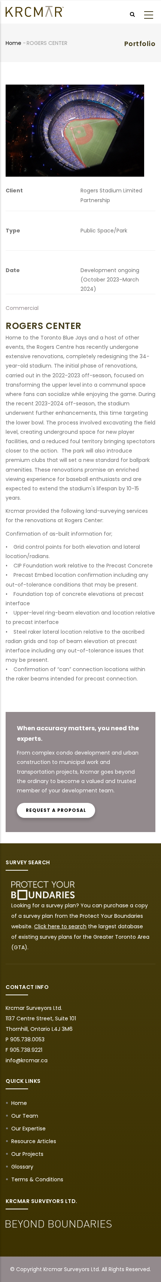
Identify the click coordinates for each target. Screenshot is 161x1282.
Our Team (24, 1116)
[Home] (35, 11)
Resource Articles (33, 1141)
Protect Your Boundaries (111, 916)
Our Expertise (28, 1128)
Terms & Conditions (37, 1179)
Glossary (22, 1166)
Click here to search (60, 926)
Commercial (22, 308)
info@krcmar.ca (27, 1060)
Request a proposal (56, 810)
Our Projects (27, 1154)
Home (13, 43)
